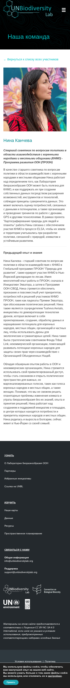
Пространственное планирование (23, 533)
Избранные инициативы (17, 478)
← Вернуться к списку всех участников (30, 59)
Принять (11, 682)
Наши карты (11, 510)
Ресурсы (9, 525)
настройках (55, 676)
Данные (8, 518)
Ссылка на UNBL (13, 486)
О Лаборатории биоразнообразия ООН (26, 463)
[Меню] (63, 10)
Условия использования (28, 661)
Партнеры (10, 470)
